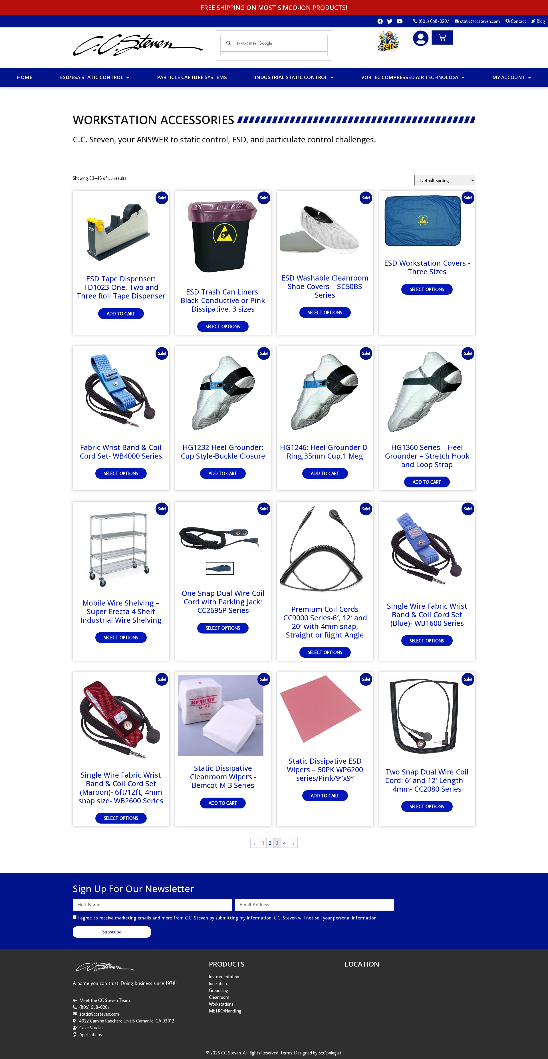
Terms (286, 1053)
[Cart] (442, 37)
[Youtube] (399, 21)
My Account (508, 77)
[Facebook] (380, 21)
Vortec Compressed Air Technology (410, 77)
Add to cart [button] (121, 313)
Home (24, 77)
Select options (223, 326)
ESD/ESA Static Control (91, 77)
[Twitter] (389, 21)
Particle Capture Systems (192, 77)
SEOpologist (330, 1053)
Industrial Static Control (291, 77)
